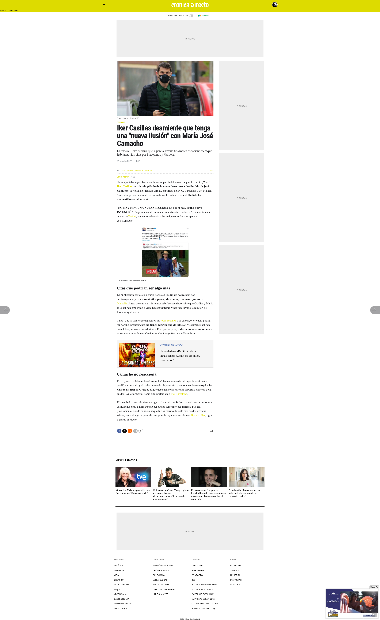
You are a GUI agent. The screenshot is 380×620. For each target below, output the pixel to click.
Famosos (121, 122)
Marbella (122, 303)
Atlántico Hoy (161, 584)
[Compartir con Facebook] (119, 431)
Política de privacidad (204, 584)
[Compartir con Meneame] (130, 431)
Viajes (117, 589)
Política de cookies (202, 589)
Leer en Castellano (9, 10)
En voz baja (120, 608)
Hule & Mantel (161, 594)
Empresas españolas (203, 598)
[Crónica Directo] (190, 4)
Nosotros (197, 565)
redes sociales (168, 320)
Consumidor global (164, 589)
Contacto (197, 575)
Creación (119, 579)
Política (118, 565)
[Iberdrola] (203, 15)
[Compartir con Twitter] (124, 431)
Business (119, 570)
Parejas (148, 171)
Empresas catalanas (202, 594)
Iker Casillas (127, 171)
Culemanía (159, 575)
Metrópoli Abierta (163, 565)
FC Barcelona (179, 394)
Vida (116, 575)
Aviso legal (197, 570)
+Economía (120, 594)
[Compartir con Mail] (135, 431)
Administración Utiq (203, 608)
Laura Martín (123, 176)
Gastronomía (121, 598)
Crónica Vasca (161, 570)
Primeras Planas (123, 603)
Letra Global (160, 579)
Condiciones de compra (204, 603)
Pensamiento (121, 584)
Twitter (132, 216)
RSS (193, 579)
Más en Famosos (126, 460)
